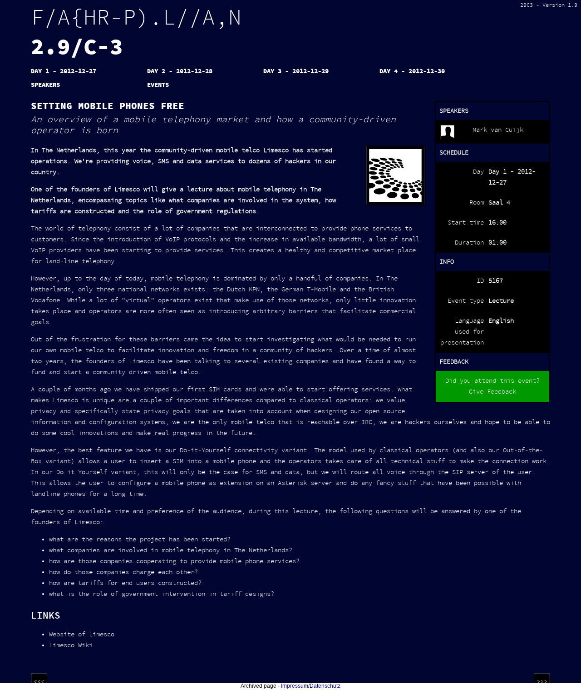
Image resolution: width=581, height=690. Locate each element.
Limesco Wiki (71, 645)
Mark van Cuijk (498, 130)
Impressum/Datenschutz (310, 686)
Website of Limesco (81, 634)
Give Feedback (492, 391)
